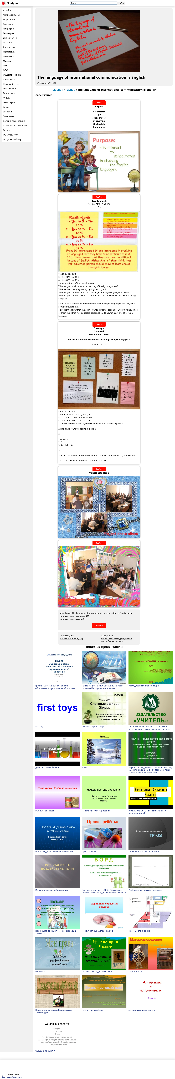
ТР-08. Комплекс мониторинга (143, 851)
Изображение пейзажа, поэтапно (145, 890)
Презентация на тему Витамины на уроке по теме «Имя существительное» (102, 686)
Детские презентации (14, 120)
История (7, 42)
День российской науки (47, 767)
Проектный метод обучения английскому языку (116, 640)
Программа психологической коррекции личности (55, 932)
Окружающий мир (12, 139)
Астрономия (9, 19)
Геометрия (8, 33)
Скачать (99, 625)
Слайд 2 (99, 102)
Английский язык (11, 14)
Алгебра (7, 10)
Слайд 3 (99, 197)
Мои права (40, 971)
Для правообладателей (12, 1077)
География (8, 28)
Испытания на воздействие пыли (52, 890)
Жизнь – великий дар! (93, 1010)
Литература (9, 47)
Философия (9, 102)
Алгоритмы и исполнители (141, 1010)
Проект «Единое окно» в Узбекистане (54, 851)
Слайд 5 (99, 469)
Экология (7, 111)
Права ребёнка (89, 851)
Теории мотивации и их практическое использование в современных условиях (149, 727)
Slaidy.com (13, 3)
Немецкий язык (11, 84)
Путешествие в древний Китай (97, 971)
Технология (9, 93)
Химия (6, 107)
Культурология (10, 134)
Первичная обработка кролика (97, 930)
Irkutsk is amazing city (71, 638)
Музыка (7, 61)
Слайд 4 (99, 324)
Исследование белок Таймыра (143, 685)
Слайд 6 (99, 543)
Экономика (8, 116)
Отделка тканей (136, 971)
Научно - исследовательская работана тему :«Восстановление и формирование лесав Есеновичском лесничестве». (150, 770)
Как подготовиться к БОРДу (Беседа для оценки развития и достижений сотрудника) (104, 891)
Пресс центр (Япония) (139, 930)
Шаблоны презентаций (15, 125)
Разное (6, 130)
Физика (7, 97)
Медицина (8, 56)
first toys (39, 726)
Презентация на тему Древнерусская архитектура (54, 1011)
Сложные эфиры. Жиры (93, 726)
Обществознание (12, 74)
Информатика (10, 38)
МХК (5, 65)
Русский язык (9, 88)
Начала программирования (96, 810)
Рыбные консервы (44, 810)
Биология (8, 24)
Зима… (85, 767)
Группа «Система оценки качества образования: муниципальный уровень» (55, 686)
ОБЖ (5, 70)
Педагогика (9, 79)
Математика (9, 51)
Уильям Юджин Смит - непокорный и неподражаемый (147, 811)
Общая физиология (45, 1050)
